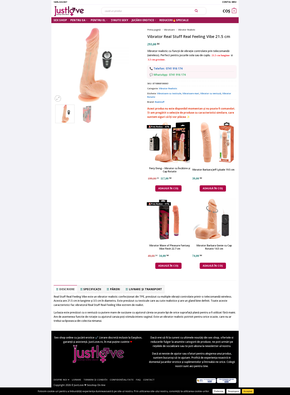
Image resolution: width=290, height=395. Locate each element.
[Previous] (60, 60)
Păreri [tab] (115, 289)
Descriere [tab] (67, 289)
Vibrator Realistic (186, 29)
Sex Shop (60, 20)
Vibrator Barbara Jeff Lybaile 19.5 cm (213, 169)
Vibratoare (169, 29)
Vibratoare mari (190, 93)
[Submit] (196, 10)
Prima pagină (154, 29)
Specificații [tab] (92, 289)
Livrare (76, 379)
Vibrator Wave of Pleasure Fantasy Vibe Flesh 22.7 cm (169, 247)
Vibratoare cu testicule (169, 93)
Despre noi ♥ (61, 379)
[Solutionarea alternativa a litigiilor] (206, 380)
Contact (149, 379)
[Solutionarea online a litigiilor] (226, 380)
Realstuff (159, 101)
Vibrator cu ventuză (210, 93)
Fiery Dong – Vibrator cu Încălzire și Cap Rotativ (169, 170)
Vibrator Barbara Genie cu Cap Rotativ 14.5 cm (214, 247)
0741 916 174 (174, 68)
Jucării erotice (143, 20)
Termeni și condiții (96, 379)
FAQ (138, 379)
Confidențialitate (122, 379)
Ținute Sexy (119, 20)
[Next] (136, 60)
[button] (58, 98)
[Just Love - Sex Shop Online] (75, 11)
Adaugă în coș (168, 188)
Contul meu (229, 1)
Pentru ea (77, 20)
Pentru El (98, 20)
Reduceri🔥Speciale (174, 20)
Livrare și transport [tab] (145, 289)
